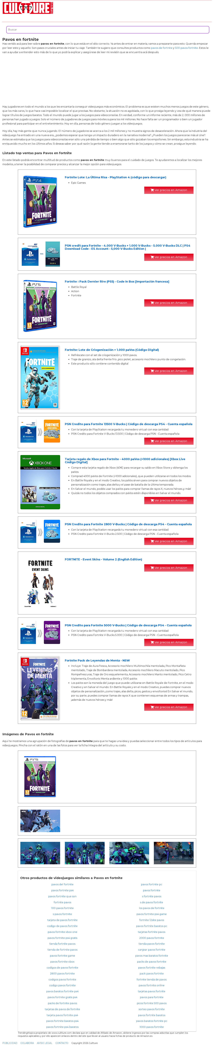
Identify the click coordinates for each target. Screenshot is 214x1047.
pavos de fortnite (161, 47)
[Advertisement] (107, 79)
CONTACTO (61, 1043)
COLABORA (27, 1043)
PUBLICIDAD (9, 1043)
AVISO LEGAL (44, 1043)
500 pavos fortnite (186, 47)
